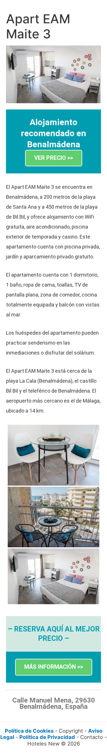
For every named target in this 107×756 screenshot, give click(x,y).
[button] (53, 158)
